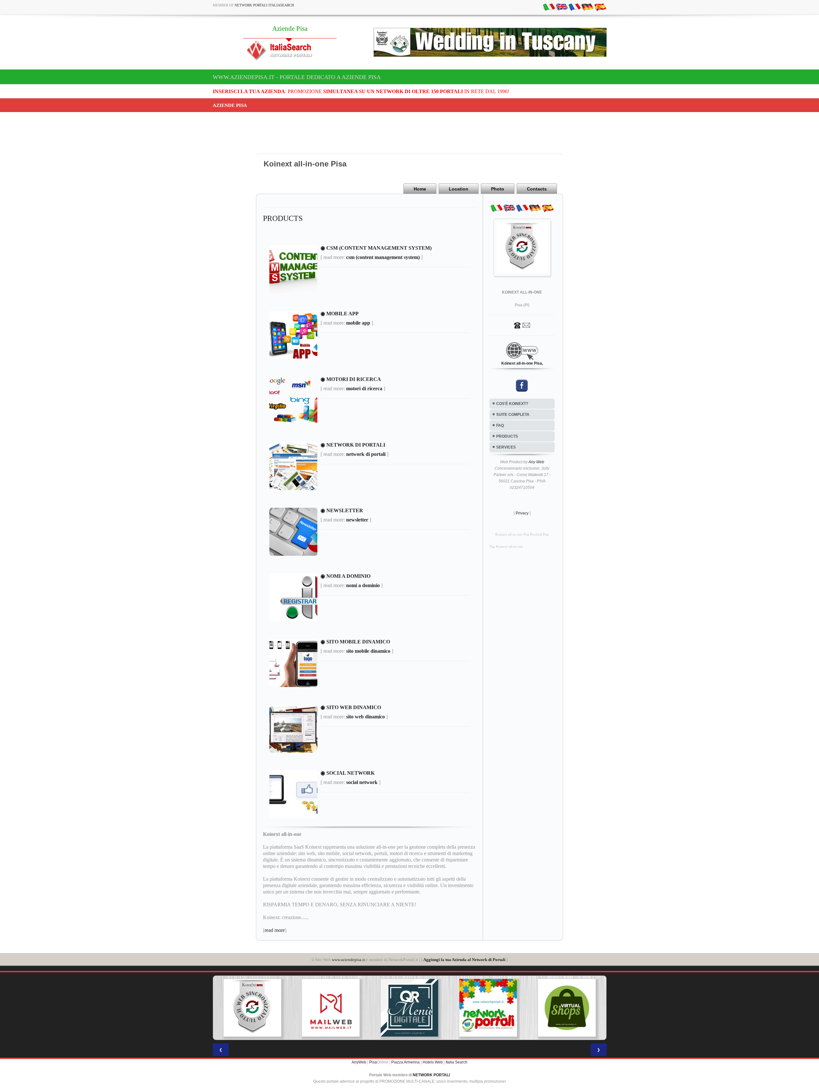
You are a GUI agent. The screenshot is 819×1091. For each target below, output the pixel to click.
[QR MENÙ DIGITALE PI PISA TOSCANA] (331, 1008)
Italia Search (456, 1062)
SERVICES (506, 447)
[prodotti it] (549, 7)
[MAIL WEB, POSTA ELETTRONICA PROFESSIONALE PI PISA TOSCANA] (252, 1008)
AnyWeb (359, 1062)
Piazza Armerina (405, 1062)
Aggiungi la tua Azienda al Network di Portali (464, 959)
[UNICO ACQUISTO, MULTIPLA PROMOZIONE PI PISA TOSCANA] (409, 1008)
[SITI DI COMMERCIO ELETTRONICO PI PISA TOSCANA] (488, 1008)
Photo (497, 188)
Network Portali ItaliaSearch (264, 5)
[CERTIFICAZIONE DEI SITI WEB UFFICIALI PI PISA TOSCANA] (567, 1008)
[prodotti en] (561, 7)
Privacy (522, 513)
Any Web (536, 462)
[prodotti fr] (574, 7)
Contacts (537, 188)
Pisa (373, 1062)
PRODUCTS (507, 436)
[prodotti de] (587, 7)
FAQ (500, 425)
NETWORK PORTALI (431, 1075)
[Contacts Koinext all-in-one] (522, 325)
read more (275, 930)
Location (458, 188)
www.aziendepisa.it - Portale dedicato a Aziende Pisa (297, 77)
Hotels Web (433, 1062)
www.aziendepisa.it (348, 959)
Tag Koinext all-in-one (506, 546)
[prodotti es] (600, 7)
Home (420, 188)
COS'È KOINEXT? (512, 403)
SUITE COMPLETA (512, 414)
